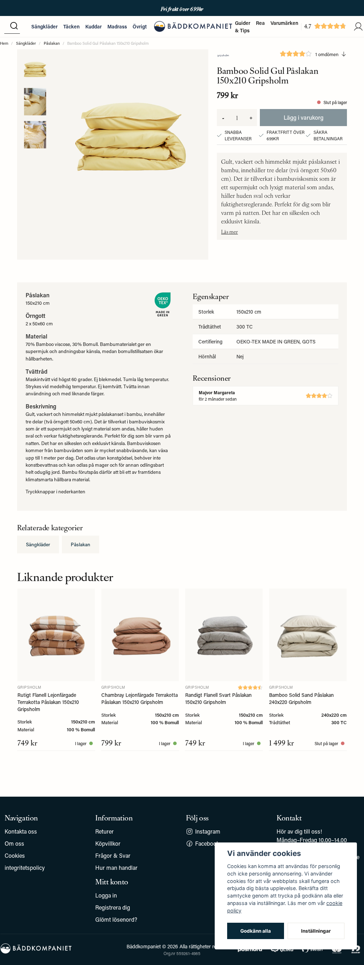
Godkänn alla (255, 931)
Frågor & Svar (112, 855)
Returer (104, 831)
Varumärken (284, 23)
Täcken (71, 26)
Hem (4, 43)
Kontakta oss (21, 831)
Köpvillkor (108, 843)
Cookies (15, 855)
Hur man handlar (116, 867)
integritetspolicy (25, 867)
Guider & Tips (242, 27)
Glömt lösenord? (116, 919)
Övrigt (140, 26)
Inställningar (316, 931)
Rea (260, 23)
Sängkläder (44, 26)
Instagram (207, 831)
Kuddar (93, 26)
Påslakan (52, 43)
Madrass (117, 26)
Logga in (106, 895)
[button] (14, 26)
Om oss (14, 843)
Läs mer (229, 231)
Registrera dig (112, 907)
